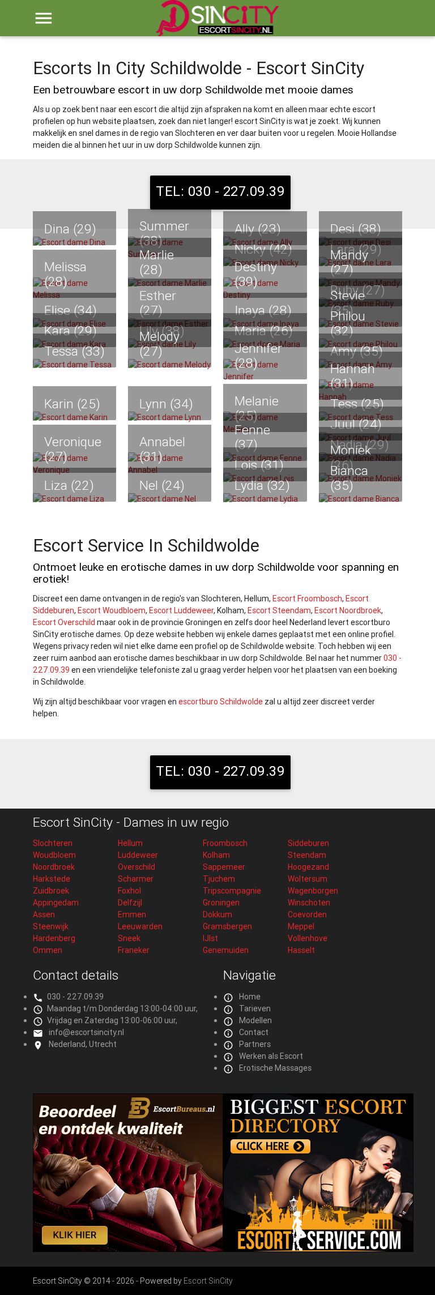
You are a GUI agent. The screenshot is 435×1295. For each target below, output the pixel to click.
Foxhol (129, 891)
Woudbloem (54, 855)
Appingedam (56, 902)
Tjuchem (219, 879)
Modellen (255, 1020)
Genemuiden (226, 950)
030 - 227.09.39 (75, 996)
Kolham (216, 855)
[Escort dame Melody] (169, 365)
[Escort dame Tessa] (74, 365)
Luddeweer (138, 855)
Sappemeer (224, 867)
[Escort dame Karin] (74, 418)
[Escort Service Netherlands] (318, 1249)
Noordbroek (54, 867)
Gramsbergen (227, 926)
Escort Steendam (279, 610)
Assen (44, 914)
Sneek (129, 938)
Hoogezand (308, 867)
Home (250, 996)
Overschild (136, 867)
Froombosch (225, 843)
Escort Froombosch (307, 598)
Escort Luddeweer (181, 610)
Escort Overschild (64, 622)
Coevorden (307, 914)
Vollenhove (307, 938)
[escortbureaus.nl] (128, 1249)
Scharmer (135, 879)
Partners (255, 1044)
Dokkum (217, 914)
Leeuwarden (140, 926)
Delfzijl (130, 902)
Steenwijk (51, 926)
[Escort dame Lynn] (169, 418)
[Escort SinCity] (217, 24)
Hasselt (301, 950)
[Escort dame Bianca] (360, 499)
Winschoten (309, 902)
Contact (253, 1032)
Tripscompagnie (232, 891)
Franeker (134, 950)
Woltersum (307, 879)
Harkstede (51, 879)
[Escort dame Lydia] (264, 499)
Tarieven (255, 1008)
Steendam (307, 855)
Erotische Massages (275, 1068)
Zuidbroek (51, 891)
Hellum (130, 843)
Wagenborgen (313, 891)
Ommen (47, 950)
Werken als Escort (271, 1056)
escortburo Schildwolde (220, 701)
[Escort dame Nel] (169, 499)
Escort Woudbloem (112, 610)
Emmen (132, 914)
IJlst (210, 938)
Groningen (221, 902)
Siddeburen (308, 843)
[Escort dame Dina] (74, 243)
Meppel (301, 926)
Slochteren (52, 843)
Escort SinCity (208, 1281)
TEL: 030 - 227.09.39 (220, 191)
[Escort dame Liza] (74, 499)
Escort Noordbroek (347, 610)
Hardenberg (54, 938)
